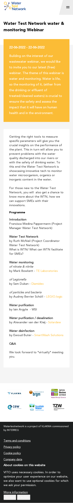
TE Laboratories (47, 271)
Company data (13, 459)
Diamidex (37, 283)
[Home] (35, 6)
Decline (23, 497)
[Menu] (67, 7)
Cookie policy (12, 453)
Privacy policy (12, 447)
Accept (10, 497)
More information (16, 492)
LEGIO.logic (54, 296)
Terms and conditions (17, 440)
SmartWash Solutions (48, 335)
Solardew (54, 322)
